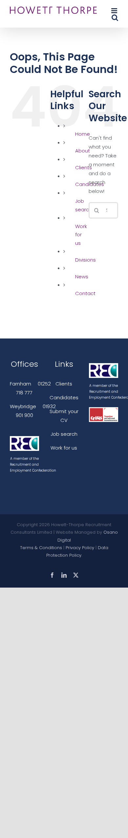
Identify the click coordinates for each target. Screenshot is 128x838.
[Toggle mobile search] (115, 17)
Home (82, 133)
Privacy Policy (80, 548)
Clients (63, 383)
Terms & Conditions (41, 548)
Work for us (81, 234)
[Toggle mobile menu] (114, 10)
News (81, 276)
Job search (64, 434)
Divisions (85, 259)
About (82, 150)
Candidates (64, 397)
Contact (85, 293)
